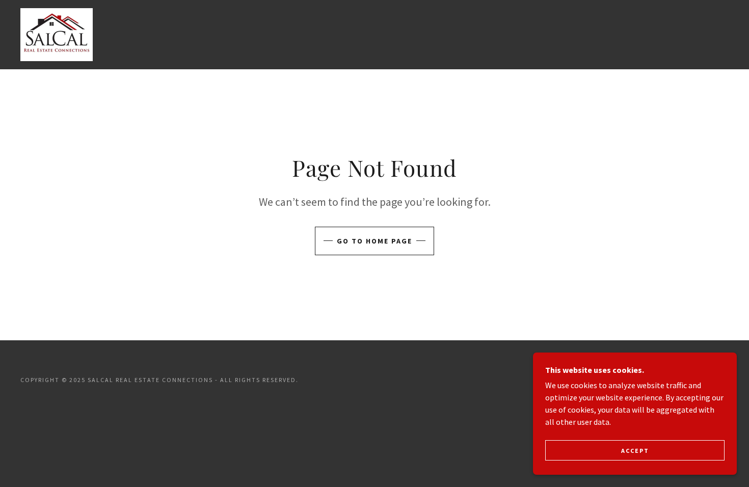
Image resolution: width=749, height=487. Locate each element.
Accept (635, 450)
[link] (56, 34)
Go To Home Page (374, 241)
